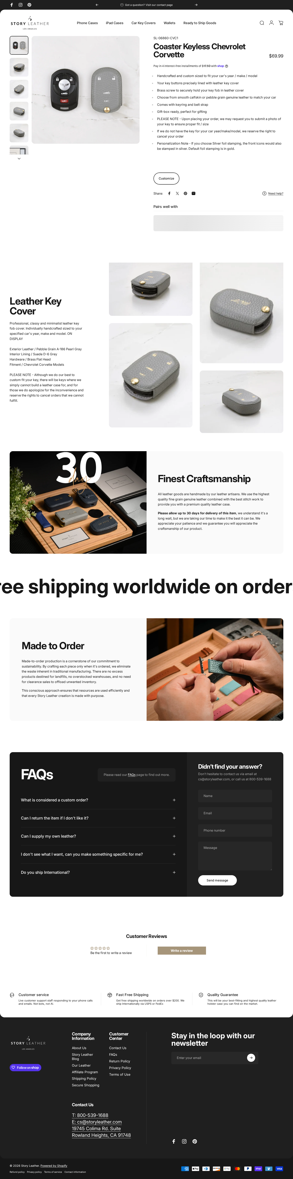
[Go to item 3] (19, 89)
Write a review (182, 950)
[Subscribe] (251, 1058)
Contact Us (117, 1048)
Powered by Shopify (53, 1165)
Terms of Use (119, 1074)
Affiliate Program (85, 1072)
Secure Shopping (85, 1085)
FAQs (132, 775)
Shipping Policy (84, 1078)
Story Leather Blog (82, 1057)
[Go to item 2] (19, 67)
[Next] (196, 5)
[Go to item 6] (19, 155)
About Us (79, 1048)
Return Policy (119, 1061)
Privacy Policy (120, 1068)
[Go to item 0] (19, 45)
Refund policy (17, 1172)
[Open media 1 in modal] (86, 90)
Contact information (75, 1172)
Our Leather (81, 1065)
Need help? (275, 193)
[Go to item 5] (19, 133)
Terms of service (53, 1172)
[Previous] (97, 5)
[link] (96, 1129)
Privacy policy (34, 1172)
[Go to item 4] (19, 111)
